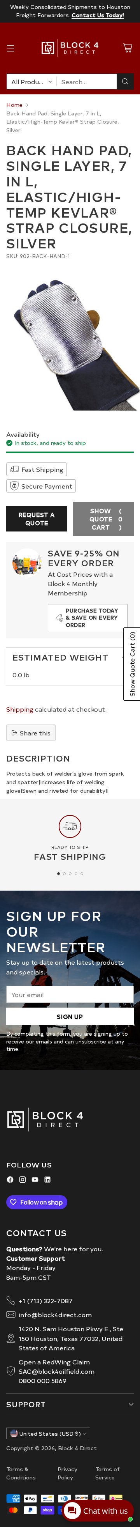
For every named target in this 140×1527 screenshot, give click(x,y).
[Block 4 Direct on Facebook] (10, 1180)
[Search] (125, 81)
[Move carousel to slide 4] (76, 873)
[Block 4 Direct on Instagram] (22, 1180)
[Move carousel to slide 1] (58, 873)
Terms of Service (107, 1473)
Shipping (19, 709)
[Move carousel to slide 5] (81, 873)
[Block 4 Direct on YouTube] (35, 1180)
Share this (35, 732)
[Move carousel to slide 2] (64, 873)
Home (14, 104)
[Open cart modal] (127, 48)
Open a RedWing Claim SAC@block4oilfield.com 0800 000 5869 (56, 1371)
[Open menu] (10, 48)
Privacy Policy (67, 1473)
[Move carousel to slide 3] (70, 873)
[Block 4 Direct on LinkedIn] (47, 1180)
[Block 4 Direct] (70, 48)
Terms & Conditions (21, 1473)
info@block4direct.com (55, 1314)
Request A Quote (37, 518)
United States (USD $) (50, 1433)
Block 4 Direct (77, 1448)
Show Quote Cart (106, 519)
